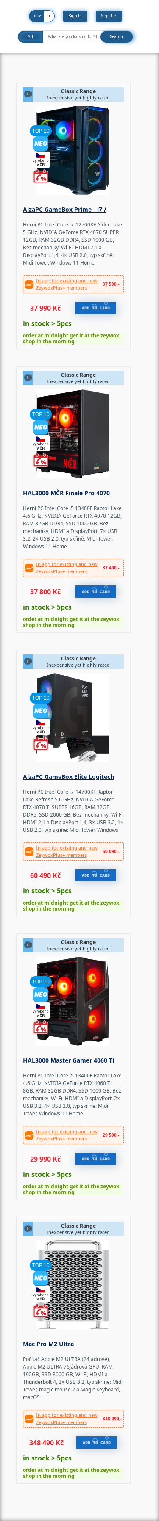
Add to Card (96, 308)
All (30, 36)
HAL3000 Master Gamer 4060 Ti (68, 1060)
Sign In (75, 16)
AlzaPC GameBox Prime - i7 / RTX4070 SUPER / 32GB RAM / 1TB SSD (72, 210)
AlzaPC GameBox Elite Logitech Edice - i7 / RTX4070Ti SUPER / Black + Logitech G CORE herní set (72, 777)
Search (116, 36)
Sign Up (108, 16)
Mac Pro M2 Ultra (48, 1344)
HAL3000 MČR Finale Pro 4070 (66, 493)
